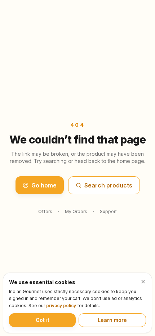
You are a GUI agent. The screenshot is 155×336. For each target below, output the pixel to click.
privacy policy (61, 305)
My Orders (76, 211)
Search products (108, 185)
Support (108, 211)
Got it (42, 320)
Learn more (112, 320)
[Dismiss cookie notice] (143, 281)
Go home (44, 185)
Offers (45, 211)
